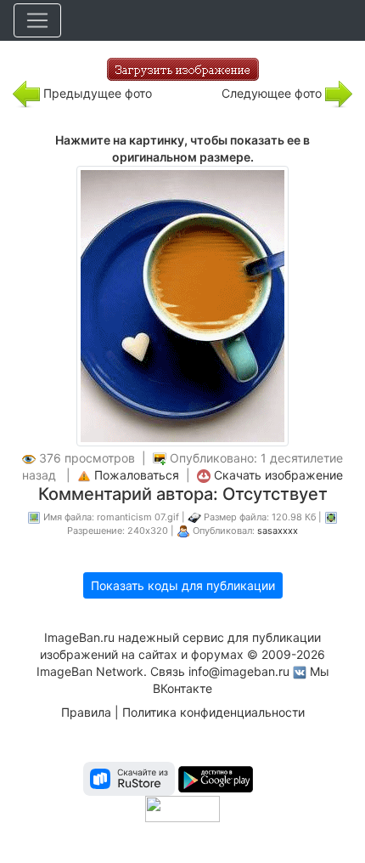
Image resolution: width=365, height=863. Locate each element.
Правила (86, 712)
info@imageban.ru (238, 671)
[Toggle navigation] (37, 20)
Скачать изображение (278, 475)
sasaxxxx (277, 531)
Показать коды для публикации (183, 585)
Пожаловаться (136, 475)
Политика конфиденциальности (213, 712)
